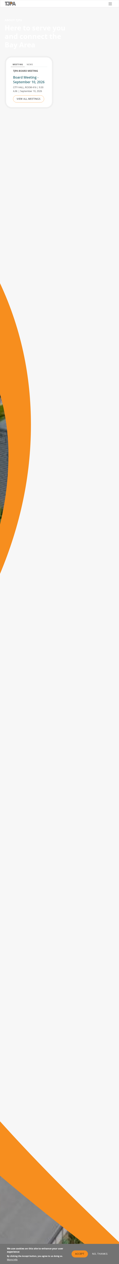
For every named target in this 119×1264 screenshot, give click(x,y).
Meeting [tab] (18, 64)
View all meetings (28, 98)
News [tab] (30, 64)
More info (12, 1259)
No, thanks (100, 1254)
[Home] (55, 3)
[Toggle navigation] (110, 4)
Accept (79, 1253)
